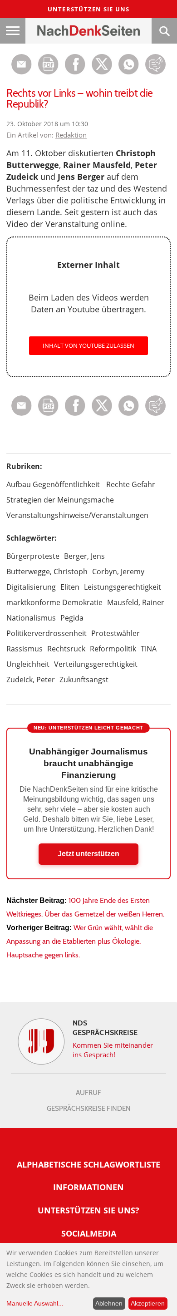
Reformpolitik (113, 649)
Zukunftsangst (83, 680)
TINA (149, 649)
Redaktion (71, 134)
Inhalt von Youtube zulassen (88, 345)
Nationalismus (31, 618)
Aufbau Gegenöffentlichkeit (53, 484)
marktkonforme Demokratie (54, 602)
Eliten (69, 587)
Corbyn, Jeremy (118, 572)
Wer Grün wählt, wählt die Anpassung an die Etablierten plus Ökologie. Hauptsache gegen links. (79, 941)
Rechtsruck (66, 649)
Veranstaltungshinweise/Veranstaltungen (77, 515)
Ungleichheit (27, 664)
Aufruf (88, 1093)
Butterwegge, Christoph (47, 572)
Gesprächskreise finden (89, 1108)
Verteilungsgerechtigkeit (96, 664)
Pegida (72, 618)
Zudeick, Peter (30, 680)
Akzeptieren (148, 1303)
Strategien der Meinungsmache (60, 500)
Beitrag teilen (21, 64)
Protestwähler (115, 633)
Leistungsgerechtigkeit (122, 587)
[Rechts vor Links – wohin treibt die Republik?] (128, 72)
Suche (164, 31)
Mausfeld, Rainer (135, 602)
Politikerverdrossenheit (46, 633)
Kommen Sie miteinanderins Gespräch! (113, 1049)
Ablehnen (109, 1303)
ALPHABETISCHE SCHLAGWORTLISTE (88, 1164)
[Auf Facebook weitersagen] (75, 72)
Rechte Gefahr (130, 484)
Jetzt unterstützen (88, 854)
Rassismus (24, 649)
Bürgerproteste (32, 556)
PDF (48, 64)
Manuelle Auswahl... (35, 1303)
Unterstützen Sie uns (89, 9)
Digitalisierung (31, 587)
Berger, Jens (84, 556)
